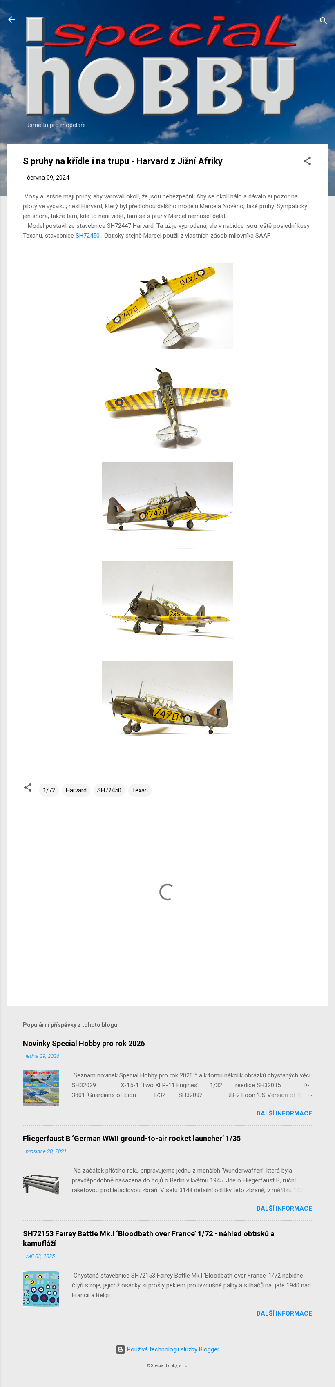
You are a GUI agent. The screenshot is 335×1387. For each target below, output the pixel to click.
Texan (140, 790)
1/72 (49, 790)
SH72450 (88, 235)
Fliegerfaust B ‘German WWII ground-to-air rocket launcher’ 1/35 (132, 1138)
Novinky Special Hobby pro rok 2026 (84, 1043)
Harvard (76, 790)
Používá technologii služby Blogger (172, 1349)
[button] (307, 162)
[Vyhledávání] (323, 22)
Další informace (284, 1113)
